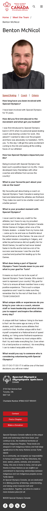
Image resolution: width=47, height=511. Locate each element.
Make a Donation (15, 425)
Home (6, 17)
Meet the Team (21, 17)
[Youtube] (23, 505)
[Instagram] (11, 505)
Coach (24, 95)
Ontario (35, 95)
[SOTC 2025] (16, 6)
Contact (15, 413)
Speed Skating (9, 95)
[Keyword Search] (33, 6)
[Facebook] (5, 505)
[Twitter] (17, 505)
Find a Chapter (15, 419)
